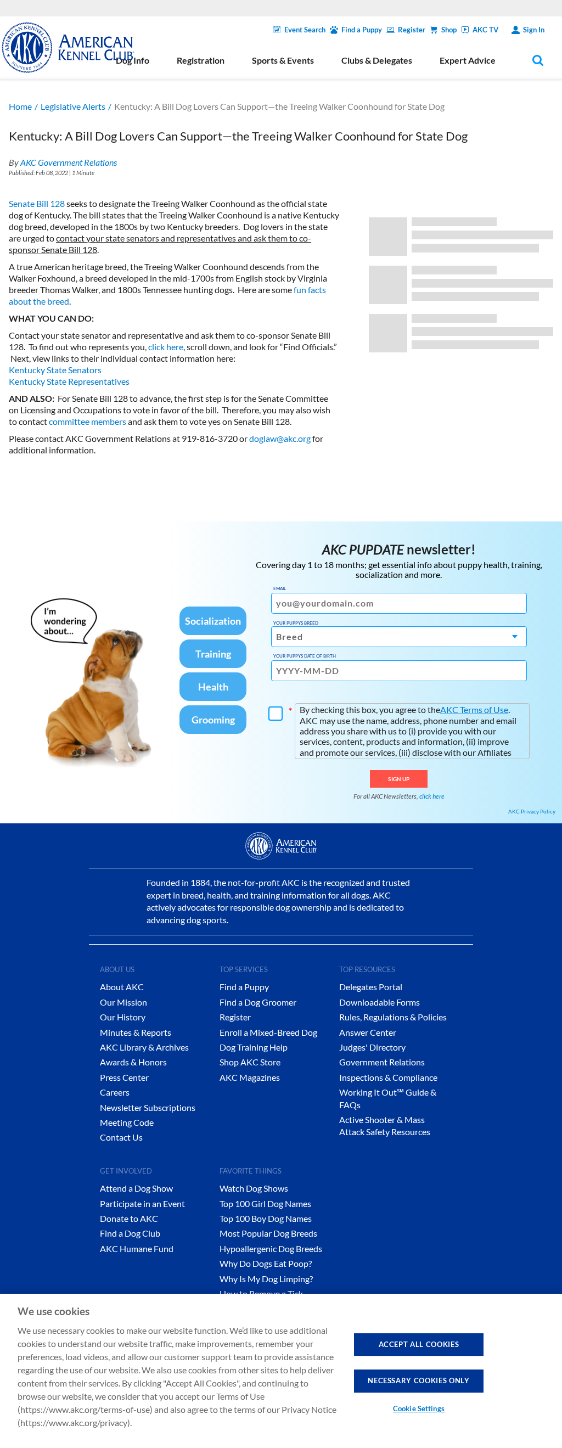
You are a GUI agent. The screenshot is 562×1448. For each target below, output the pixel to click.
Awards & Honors (133, 1062)
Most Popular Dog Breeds (268, 1233)
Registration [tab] (200, 60)
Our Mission (123, 1002)
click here (165, 346)
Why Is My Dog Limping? (266, 1278)
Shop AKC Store (250, 1062)
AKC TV (485, 29)
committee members (87, 421)
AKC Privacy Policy (531, 811)
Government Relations (382, 1062)
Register (411, 29)
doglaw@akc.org (280, 438)
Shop (449, 29)
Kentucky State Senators (55, 369)
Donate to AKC (129, 1218)
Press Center (124, 1077)
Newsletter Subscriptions (147, 1107)
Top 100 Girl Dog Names (265, 1203)
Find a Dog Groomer (258, 1002)
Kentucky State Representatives (69, 381)
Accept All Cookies (419, 1344)
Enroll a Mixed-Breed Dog (268, 1032)
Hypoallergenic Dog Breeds (271, 1248)
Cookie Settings (419, 1408)
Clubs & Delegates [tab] (376, 60)
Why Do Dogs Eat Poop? (266, 1263)
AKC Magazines (250, 1077)
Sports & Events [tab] (283, 60)
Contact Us (121, 1137)
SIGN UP (398, 779)
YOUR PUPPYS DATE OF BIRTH (304, 656)
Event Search (304, 29)
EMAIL (279, 588)
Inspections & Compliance (388, 1077)
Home (20, 106)
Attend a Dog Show (136, 1188)
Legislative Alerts (73, 106)
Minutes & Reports (135, 1032)
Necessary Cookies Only (418, 1380)
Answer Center (367, 1032)
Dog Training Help (254, 1047)
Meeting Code (127, 1122)
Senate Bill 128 (37, 203)
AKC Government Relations (68, 162)
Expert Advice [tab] (468, 60)
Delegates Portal (370, 986)
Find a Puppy (361, 29)
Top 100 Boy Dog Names (266, 1218)
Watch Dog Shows (254, 1188)
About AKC (122, 986)
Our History (122, 1017)
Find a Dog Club (130, 1233)
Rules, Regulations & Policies (393, 1017)
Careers (115, 1092)
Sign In (533, 29)
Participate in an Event (142, 1203)
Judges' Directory (372, 1047)
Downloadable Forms (379, 1002)
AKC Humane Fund (136, 1248)
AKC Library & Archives (144, 1047)
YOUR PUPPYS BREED (295, 623)
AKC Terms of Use (474, 709)
